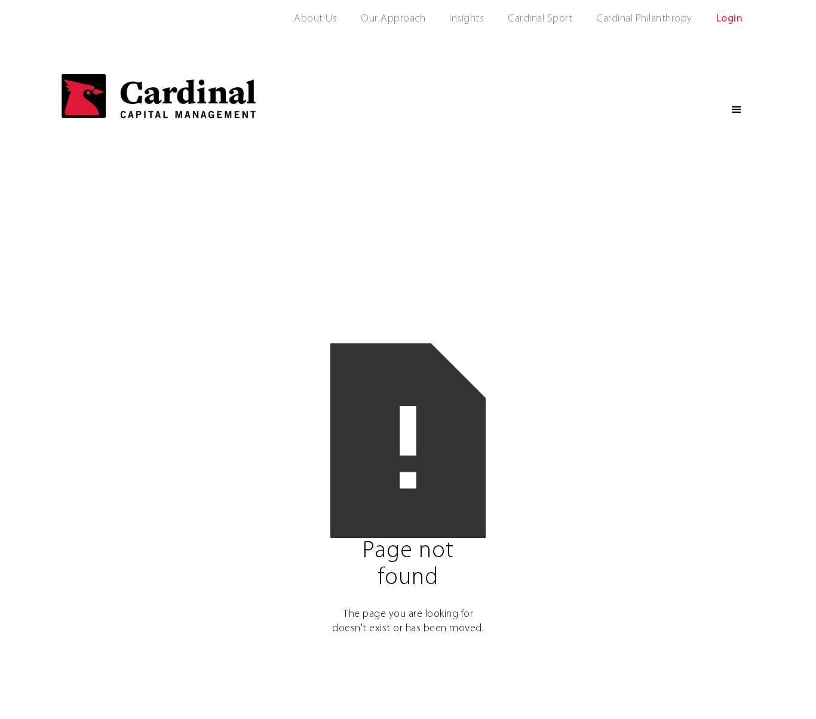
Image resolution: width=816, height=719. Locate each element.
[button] (737, 110)
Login (729, 19)
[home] (159, 96)
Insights (466, 19)
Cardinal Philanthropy (644, 19)
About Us (315, 19)
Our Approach (393, 19)
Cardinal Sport (540, 19)
